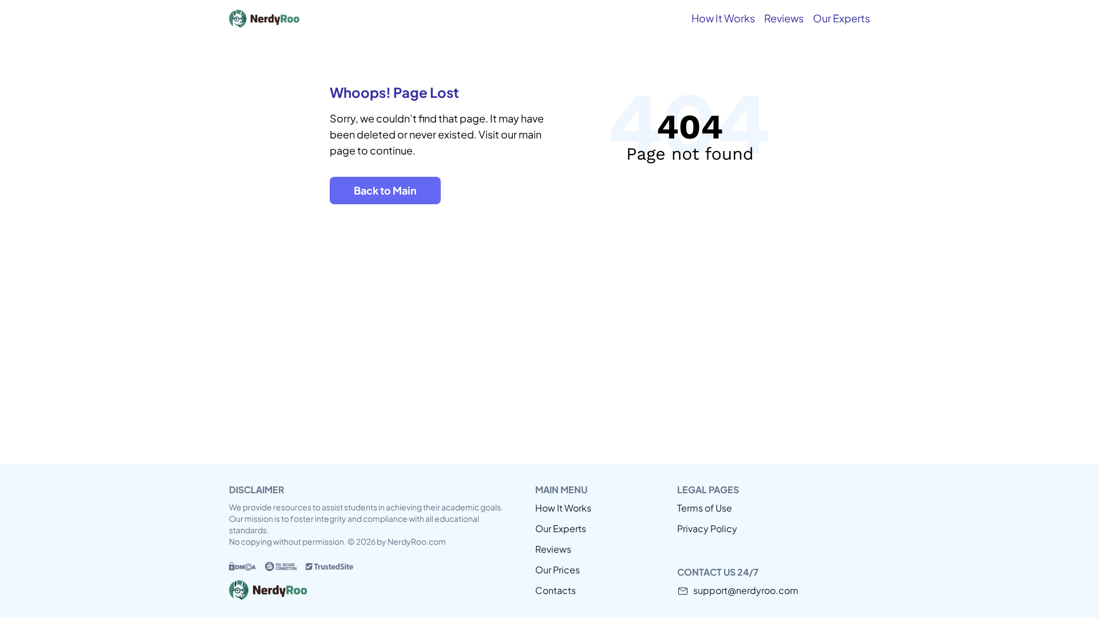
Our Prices (557, 570)
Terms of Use (704, 508)
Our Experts (841, 18)
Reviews (784, 18)
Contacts (555, 590)
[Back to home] (315, 18)
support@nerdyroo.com (745, 590)
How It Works (723, 18)
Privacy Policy (707, 528)
